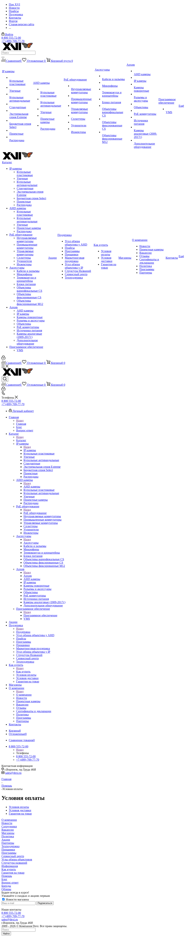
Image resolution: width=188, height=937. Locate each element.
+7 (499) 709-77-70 (12, 41)
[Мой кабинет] (3, 358)
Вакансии (7, 829)
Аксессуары (31, 542)
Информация (9, 866)
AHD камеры (32, 486)
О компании (24, 694)
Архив (28, 575)
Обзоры (6, 889)
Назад (20, 420)
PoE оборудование (35, 513)
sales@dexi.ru (13, 772)
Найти (6, 933)
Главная (21, 423)
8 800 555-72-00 (11, 37)
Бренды (6, 885)
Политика (7, 836)
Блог (4, 879)
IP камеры (30, 450)
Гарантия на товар (12, 872)
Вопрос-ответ (10, 882)
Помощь (6, 876)
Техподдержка (10, 846)
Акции (5, 839)
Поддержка (23, 631)
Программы (8, 852)
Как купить (23, 671)
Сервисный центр (12, 856)
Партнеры (7, 843)
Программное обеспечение (40, 615)
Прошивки (8, 849)
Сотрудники (9, 826)
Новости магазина (17, 899)
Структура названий (14, 862)
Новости (6, 823)
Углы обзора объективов (16, 859)
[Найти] (2, 57)
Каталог (21, 440)
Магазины (7, 833)
